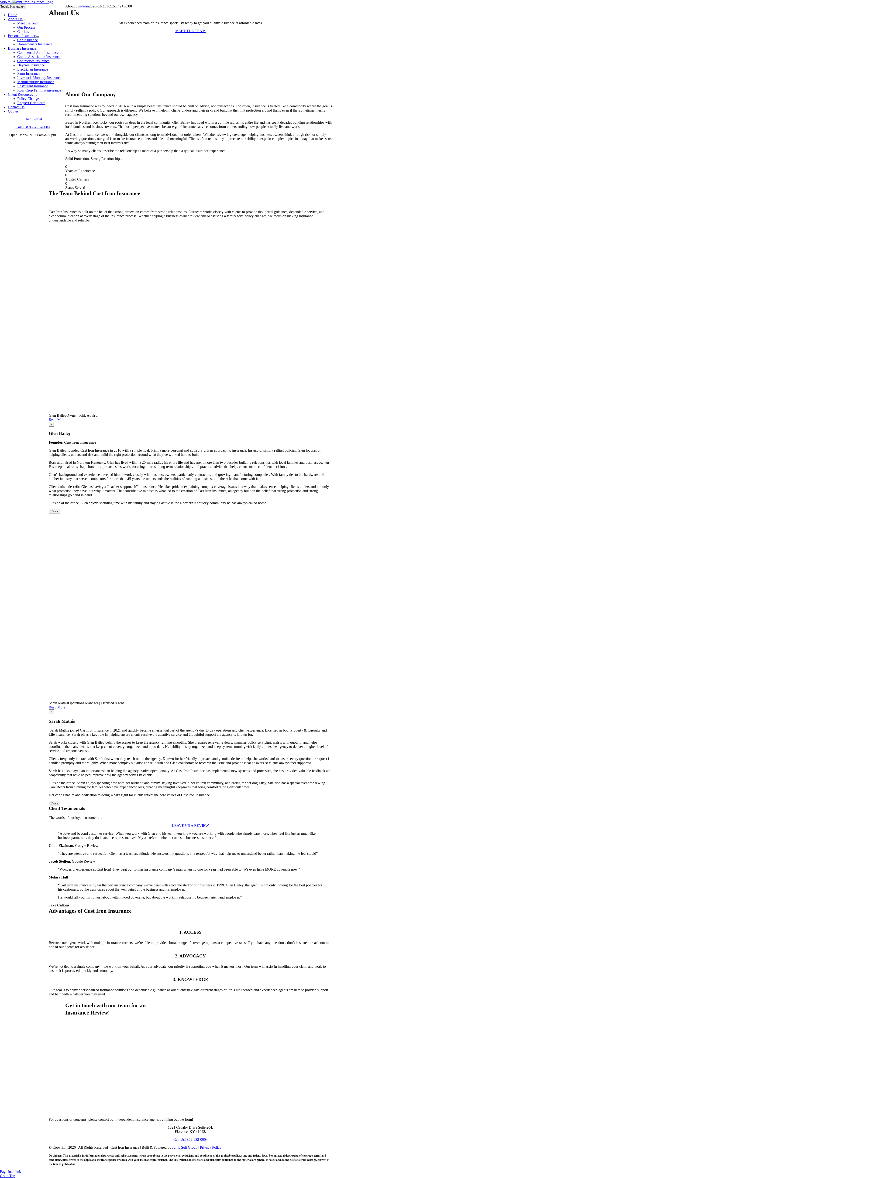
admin (84, 6)
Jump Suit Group (184, 1147)
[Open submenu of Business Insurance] (38, 49)
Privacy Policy (210, 1147)
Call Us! (33, 127)
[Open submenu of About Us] (24, 20)
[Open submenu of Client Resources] (35, 95)
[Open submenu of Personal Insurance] (37, 37)
